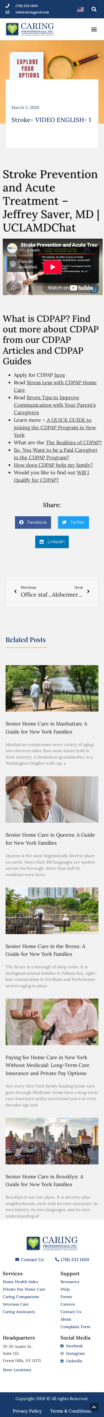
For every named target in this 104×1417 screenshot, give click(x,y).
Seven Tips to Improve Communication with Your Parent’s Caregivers (55, 405)
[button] (93, 9)
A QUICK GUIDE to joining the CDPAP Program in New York (55, 427)
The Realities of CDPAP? (74, 442)
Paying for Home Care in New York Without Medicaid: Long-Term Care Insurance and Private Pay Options (48, 1065)
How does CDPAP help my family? (53, 465)
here (59, 375)
